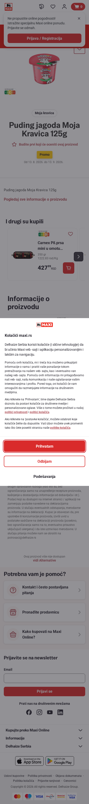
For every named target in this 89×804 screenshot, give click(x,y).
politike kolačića (60, 427)
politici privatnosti (16, 412)
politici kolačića (39, 412)
